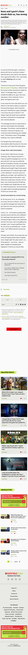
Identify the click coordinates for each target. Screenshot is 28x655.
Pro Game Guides (7, 607)
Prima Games (19, 609)
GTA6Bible (13, 620)
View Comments (14, 329)
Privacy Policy (17, 505)
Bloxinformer (21, 618)
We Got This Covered (16, 612)
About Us (14, 588)
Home (2, 8)
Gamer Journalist (9, 614)
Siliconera (7, 612)
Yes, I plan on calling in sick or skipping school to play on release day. (14, 268)
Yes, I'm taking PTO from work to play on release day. (14, 264)
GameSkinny (18, 614)
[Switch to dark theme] (23, 5)
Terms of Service (11, 505)
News (6, 8)
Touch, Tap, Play (6, 618)
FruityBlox (14, 618)
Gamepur (21, 607)
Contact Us (14, 593)
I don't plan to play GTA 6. (10, 275)
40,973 (16, 561)
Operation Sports (9, 616)
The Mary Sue (18, 616)
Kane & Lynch (6, 295)
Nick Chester (7, 26)
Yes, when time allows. (10, 272)
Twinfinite (15, 607)
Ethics (14, 591)
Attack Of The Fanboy (9, 609)
